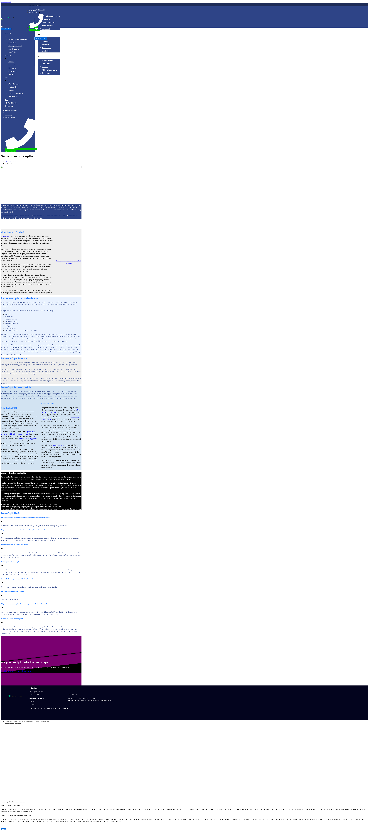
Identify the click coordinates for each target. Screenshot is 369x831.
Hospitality (46, 19)
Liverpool (45, 41)
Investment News (11, 161)
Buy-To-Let (46, 29)
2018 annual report (59, 445)
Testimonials (46, 73)
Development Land (48, 22)
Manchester (46, 48)
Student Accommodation (51, 16)
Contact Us (46, 63)
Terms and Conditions (35, 5)
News (40, 76)
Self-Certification (44, 79)
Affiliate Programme (49, 70)
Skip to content (6, 2)
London (11, 62)
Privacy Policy (32, 10)
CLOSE (3, 829)
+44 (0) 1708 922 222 (10, 117)
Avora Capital (5, 236)
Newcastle (46, 44)
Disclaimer (31, 8)
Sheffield (45, 51)
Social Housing (47, 25)
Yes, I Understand (44, 771)
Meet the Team (47, 60)
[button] (41, 519)
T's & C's (12, 723)
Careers (45, 67)
